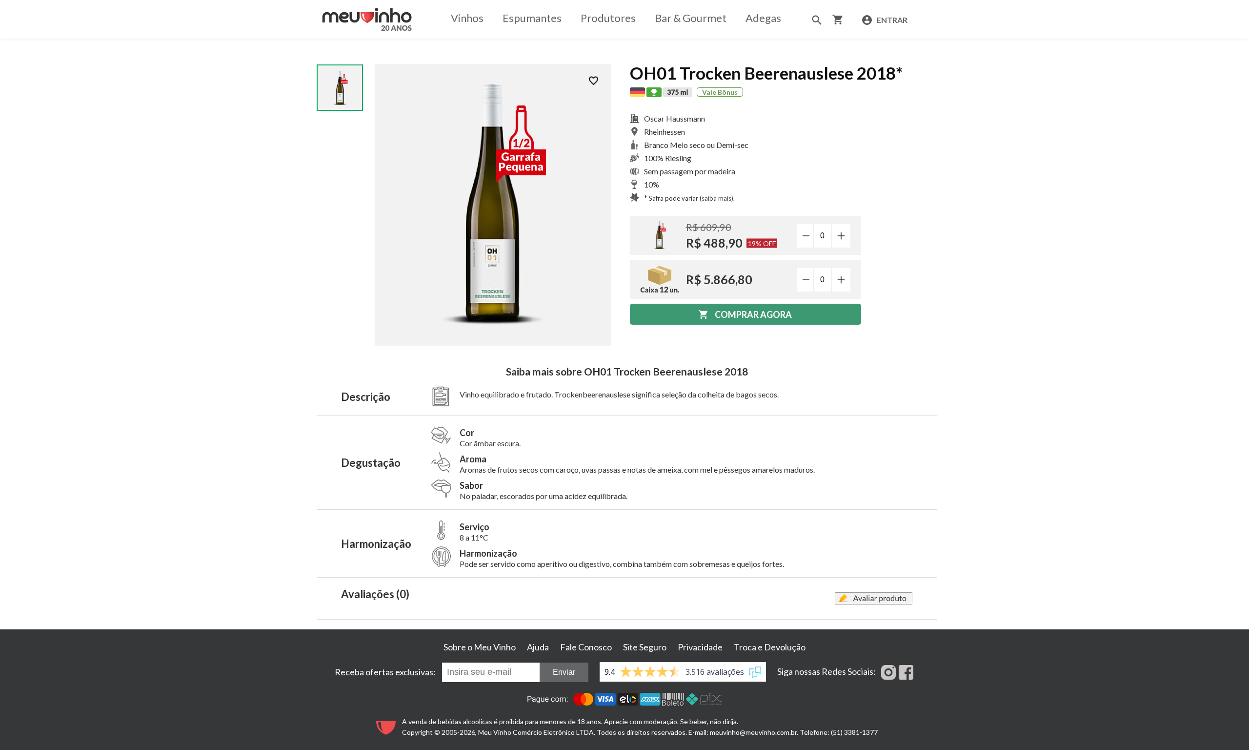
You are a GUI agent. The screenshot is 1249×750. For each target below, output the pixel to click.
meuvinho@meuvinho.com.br (753, 732)
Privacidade (700, 647)
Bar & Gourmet (690, 17)
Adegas (763, 17)
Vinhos (467, 17)
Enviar (564, 672)
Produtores (608, 17)
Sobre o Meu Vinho (479, 647)
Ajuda (538, 647)
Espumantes (532, 17)
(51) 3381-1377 (854, 732)
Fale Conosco (586, 647)
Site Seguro (644, 647)
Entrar (891, 19)
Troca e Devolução (770, 647)
